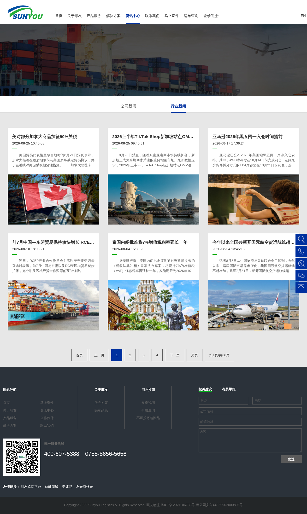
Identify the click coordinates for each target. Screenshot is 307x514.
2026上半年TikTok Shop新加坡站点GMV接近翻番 (160, 136)
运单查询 (191, 16)
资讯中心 (133, 16)
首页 (58, 16)
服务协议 (101, 402)
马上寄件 (172, 16)
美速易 (67, 487)
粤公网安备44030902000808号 (219, 505)
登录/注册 (211, 16)
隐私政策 (101, 410)
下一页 (175, 355)
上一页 (99, 355)
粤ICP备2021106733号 (178, 505)
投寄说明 (148, 402)
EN (303, 16)
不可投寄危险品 (148, 418)
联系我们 (152, 16)
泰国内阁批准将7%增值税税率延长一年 (150, 242)
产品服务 (94, 16)
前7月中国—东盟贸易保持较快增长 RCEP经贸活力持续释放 (69, 242)
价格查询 (148, 410)
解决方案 (113, 16)
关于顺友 (74, 16)
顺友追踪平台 (31, 487)
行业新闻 (178, 106)
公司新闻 (128, 106)
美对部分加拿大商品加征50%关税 (44, 136)
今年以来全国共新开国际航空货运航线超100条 (257, 242)
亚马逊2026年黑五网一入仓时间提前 (248, 136)
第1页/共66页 (219, 355)
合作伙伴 (47, 418)
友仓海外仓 (84, 487)
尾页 (194, 355)
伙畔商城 (51, 487)
